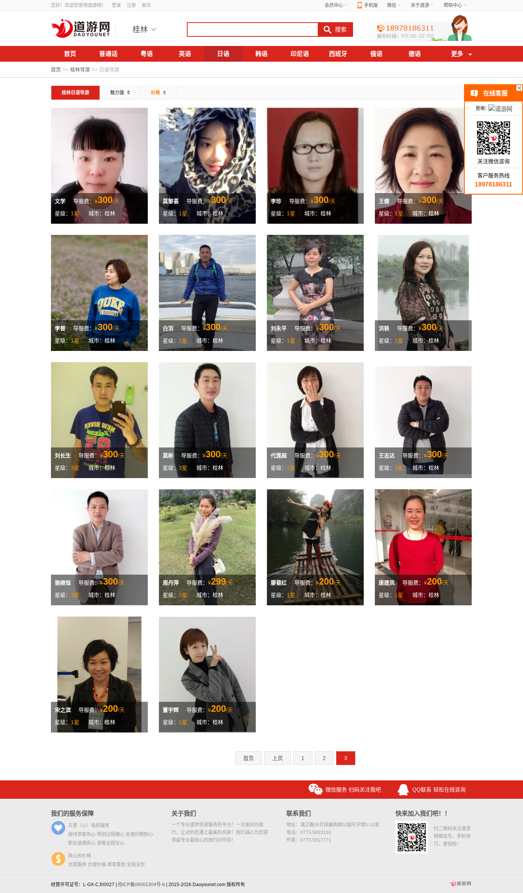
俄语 (376, 54)
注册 (131, 5)
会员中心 (334, 5)
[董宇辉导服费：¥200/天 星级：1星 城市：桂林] (207, 674)
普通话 (108, 54)
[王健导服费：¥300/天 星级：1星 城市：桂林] (423, 165)
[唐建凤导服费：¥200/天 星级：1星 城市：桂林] (423, 547)
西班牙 (338, 54)
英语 (185, 54)
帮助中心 (453, 5)
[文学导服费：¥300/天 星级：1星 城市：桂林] (99, 165)
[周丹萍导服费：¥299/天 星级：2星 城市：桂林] (207, 547)
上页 (277, 758)
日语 (223, 54)
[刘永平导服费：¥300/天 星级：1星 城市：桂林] (315, 292)
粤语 (147, 54)
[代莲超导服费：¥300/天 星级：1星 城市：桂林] (315, 419)
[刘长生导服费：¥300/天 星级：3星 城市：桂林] (99, 419)
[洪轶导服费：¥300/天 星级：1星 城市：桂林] (423, 292)
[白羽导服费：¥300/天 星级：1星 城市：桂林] (207, 292)
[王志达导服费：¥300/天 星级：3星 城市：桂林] (423, 419)
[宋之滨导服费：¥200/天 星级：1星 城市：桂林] (99, 674)
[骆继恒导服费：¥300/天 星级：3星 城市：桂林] (99, 547)
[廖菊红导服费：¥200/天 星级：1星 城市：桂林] (315, 547)
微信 (391, 5)
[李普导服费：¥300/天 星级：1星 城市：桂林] (99, 292)
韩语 (261, 54)
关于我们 (184, 813)
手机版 (371, 5)
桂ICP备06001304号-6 (141, 884)
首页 (146, 5)
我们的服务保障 (72, 813)
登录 (116, 5)
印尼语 (300, 54)
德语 (415, 54)
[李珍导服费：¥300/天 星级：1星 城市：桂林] (315, 165)
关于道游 (420, 5)
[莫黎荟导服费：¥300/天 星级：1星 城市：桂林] (207, 165)
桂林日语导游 (75, 92)
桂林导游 (80, 69)
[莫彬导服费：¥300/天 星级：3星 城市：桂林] (207, 419)
